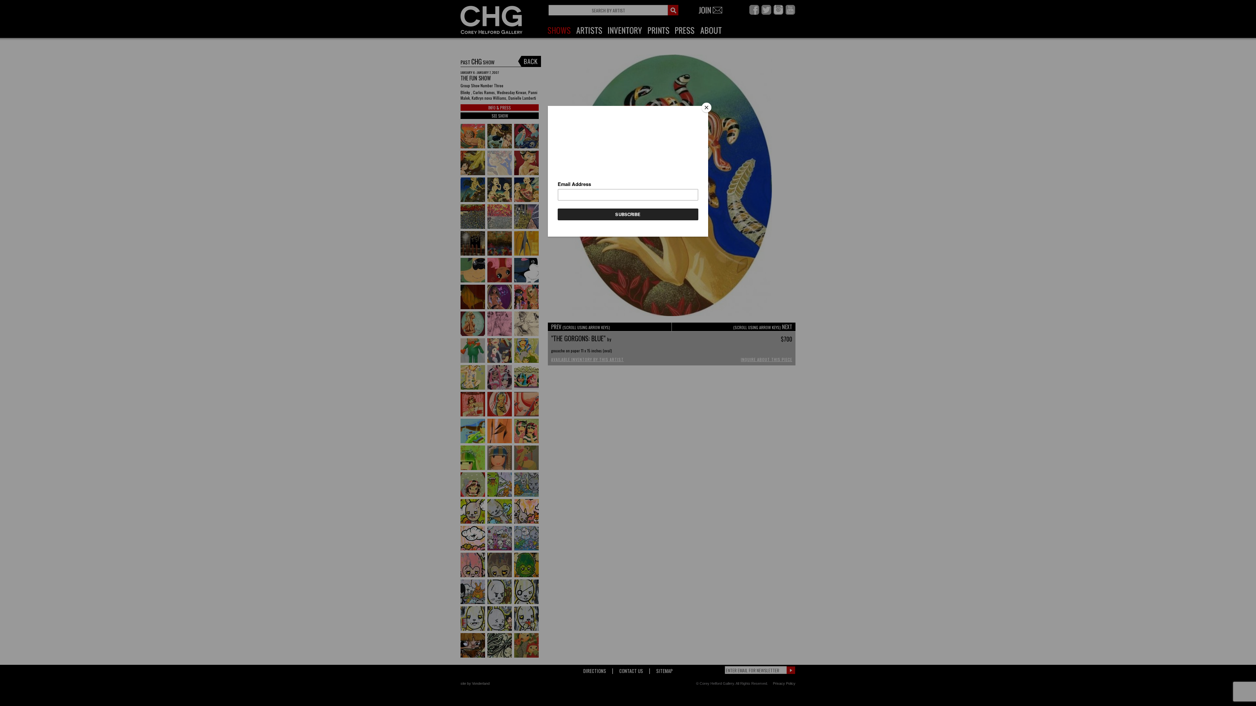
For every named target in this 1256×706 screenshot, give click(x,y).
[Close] (706, 107)
